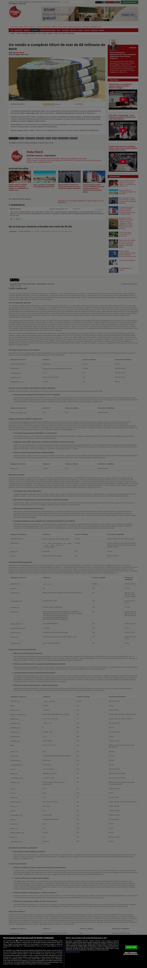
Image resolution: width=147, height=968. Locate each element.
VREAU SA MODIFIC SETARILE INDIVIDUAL (131, 953)
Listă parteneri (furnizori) (73, 952)
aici (23, 959)
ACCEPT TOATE (131, 947)
